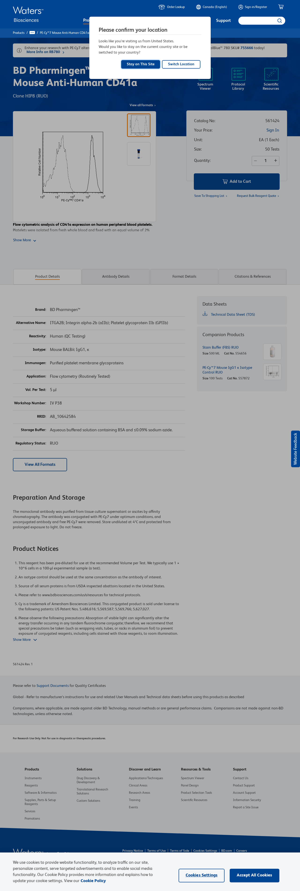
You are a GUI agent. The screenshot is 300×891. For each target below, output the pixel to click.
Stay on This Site (140, 64)
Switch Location (181, 64)
